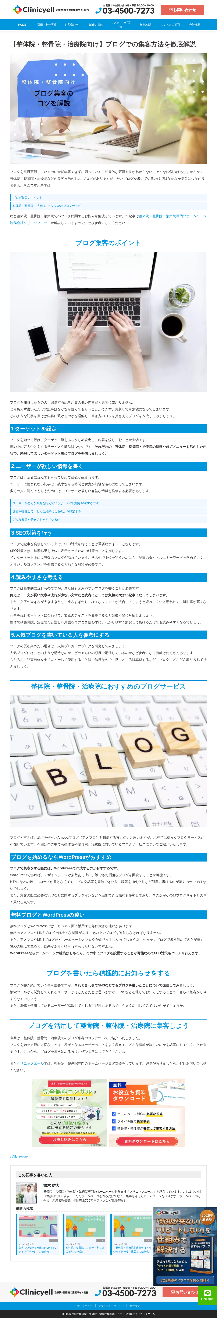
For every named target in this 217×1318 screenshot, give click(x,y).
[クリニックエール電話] (125, 9)
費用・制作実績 (47, 24)
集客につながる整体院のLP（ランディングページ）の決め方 (38, 1249)
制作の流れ (96, 24)
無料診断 (145, 24)
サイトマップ (84, 1305)
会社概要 (194, 24)
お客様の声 (71, 24)
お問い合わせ (19, 1156)
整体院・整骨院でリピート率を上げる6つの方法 (85, 1249)
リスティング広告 (121, 24)
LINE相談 (207, 1299)
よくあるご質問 (170, 24)
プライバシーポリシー (111, 1305)
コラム (53, 1240)
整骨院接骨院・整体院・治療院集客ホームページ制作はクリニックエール (113, 1313)
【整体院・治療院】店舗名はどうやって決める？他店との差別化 (132, 1249)
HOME (22, 24)
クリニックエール (30, 1063)
